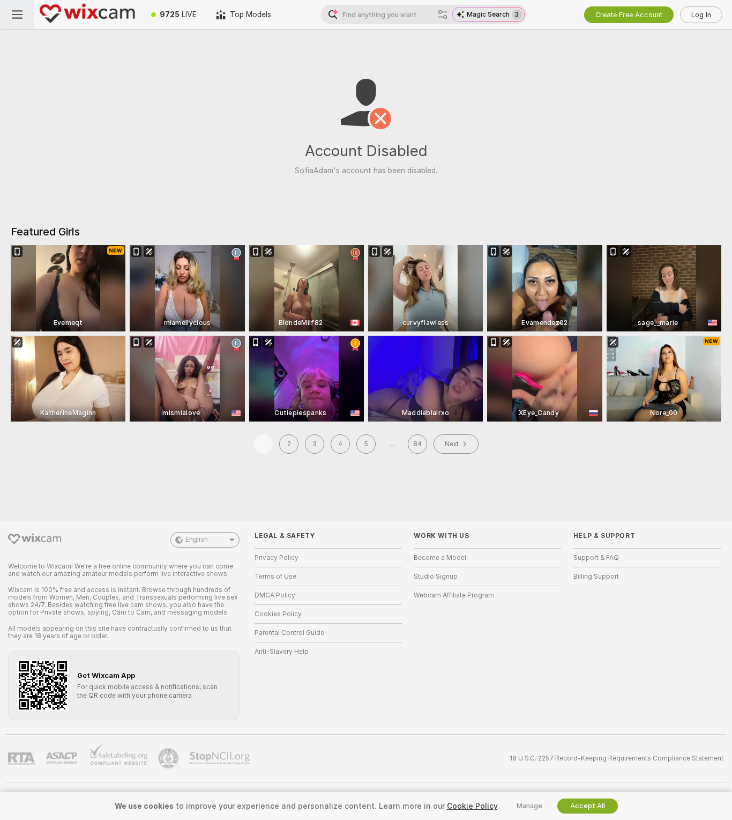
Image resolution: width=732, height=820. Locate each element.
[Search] (442, 14)
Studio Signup (436, 576)
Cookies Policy (278, 614)
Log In (701, 15)
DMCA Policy (275, 595)
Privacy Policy (276, 558)
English (196, 539)
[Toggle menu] (17, 14)
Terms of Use (275, 576)
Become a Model (440, 558)
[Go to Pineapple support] (169, 758)
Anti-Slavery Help (282, 651)
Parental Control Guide (289, 633)
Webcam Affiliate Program (454, 595)
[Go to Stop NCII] (220, 758)
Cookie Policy (472, 806)
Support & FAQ (596, 558)
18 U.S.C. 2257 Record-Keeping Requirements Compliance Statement (616, 758)
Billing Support (596, 576)
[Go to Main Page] (87, 14)
